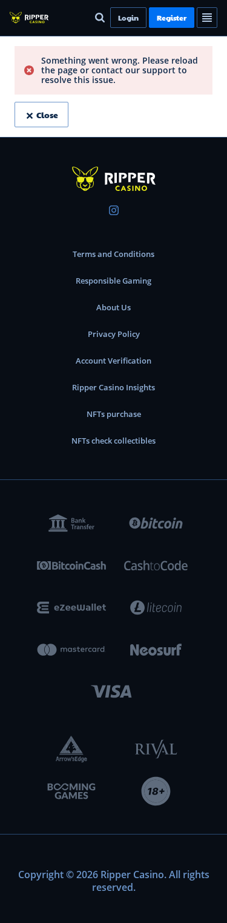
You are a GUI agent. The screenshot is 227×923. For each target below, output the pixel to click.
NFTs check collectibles (113, 440)
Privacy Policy (114, 333)
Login (128, 17)
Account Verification (113, 360)
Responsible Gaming (113, 280)
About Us (113, 307)
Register (171, 17)
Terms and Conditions (113, 253)
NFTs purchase (114, 413)
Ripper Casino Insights (113, 387)
